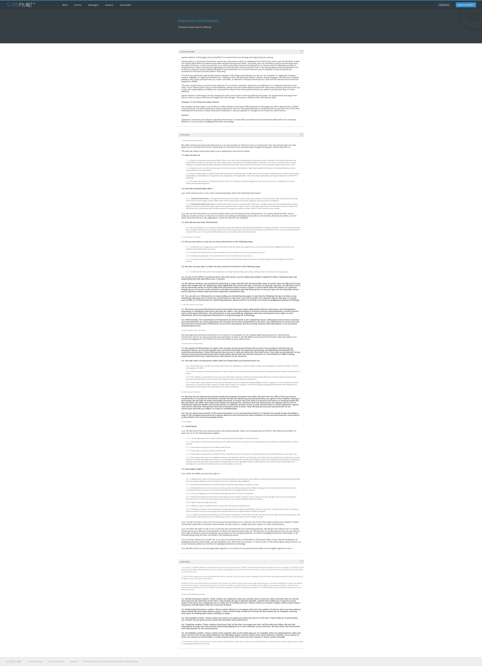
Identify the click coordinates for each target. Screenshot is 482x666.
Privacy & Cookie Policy (56, 661)
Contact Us (74, 661)
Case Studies (125, 5)
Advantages (93, 5)
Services (77, 5)
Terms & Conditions (35, 661)
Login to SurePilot (465, 5)
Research (109, 5)
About (65, 5)
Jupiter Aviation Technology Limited (125, 661)
